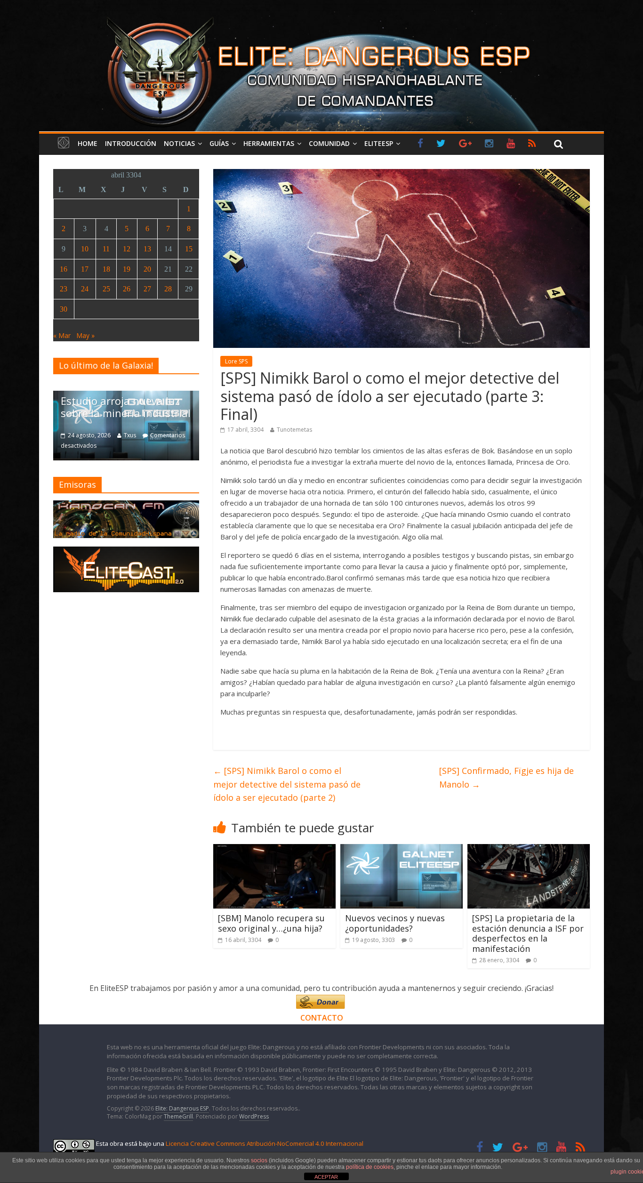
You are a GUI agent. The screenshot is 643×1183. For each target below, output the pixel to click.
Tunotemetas (294, 430)
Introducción (130, 143)
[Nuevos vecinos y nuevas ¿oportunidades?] (401, 850)
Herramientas (268, 143)
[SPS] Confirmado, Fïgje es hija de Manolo (506, 777)
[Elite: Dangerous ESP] (321, 16)
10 (84, 249)
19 (126, 269)
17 (84, 269)
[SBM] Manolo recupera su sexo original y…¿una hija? (271, 923)
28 (168, 289)
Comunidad (329, 143)
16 (63, 269)
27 (147, 289)
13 (147, 249)
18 (106, 269)
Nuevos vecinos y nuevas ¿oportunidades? (395, 923)
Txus (130, 435)
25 (106, 289)
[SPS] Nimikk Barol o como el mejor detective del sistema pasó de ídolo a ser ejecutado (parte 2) (287, 784)
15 (189, 249)
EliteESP (378, 143)
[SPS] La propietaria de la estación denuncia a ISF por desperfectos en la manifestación (528, 933)
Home (87, 143)
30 (63, 309)
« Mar (62, 335)
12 (126, 249)
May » (85, 335)
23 (63, 289)
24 (84, 289)
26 (126, 289)
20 (147, 269)
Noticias (179, 143)
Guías (219, 143)
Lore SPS (236, 361)
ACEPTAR (326, 1177)
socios (259, 1160)
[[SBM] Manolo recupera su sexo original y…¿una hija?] (274, 850)
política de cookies (370, 1167)
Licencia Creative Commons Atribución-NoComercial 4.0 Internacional (264, 1143)
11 (106, 249)
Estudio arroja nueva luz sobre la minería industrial (126, 407)
